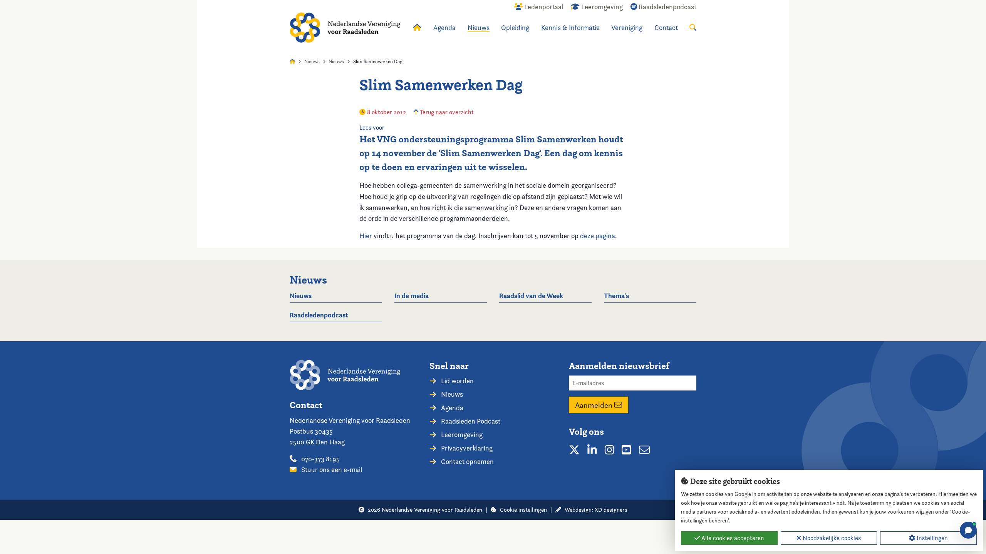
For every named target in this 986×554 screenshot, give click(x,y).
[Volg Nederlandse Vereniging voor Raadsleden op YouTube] (626, 449)
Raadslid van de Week (531, 295)
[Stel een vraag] (968, 530)
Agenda (444, 27)
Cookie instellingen (523, 509)
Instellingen (931, 538)
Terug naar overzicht (446, 112)
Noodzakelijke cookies (831, 538)
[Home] (345, 27)
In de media (411, 295)
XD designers (611, 509)
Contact (666, 27)
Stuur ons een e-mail (331, 470)
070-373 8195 (320, 459)
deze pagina (597, 236)
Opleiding (515, 27)
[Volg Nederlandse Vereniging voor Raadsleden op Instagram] (609, 449)
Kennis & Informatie (570, 27)
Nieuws (479, 27)
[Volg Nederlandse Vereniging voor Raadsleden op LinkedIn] (592, 449)
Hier (365, 236)
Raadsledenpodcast (319, 314)
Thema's (616, 295)
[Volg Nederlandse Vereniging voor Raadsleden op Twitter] (574, 449)
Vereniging (626, 27)
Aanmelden (594, 405)
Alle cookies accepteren (732, 538)
